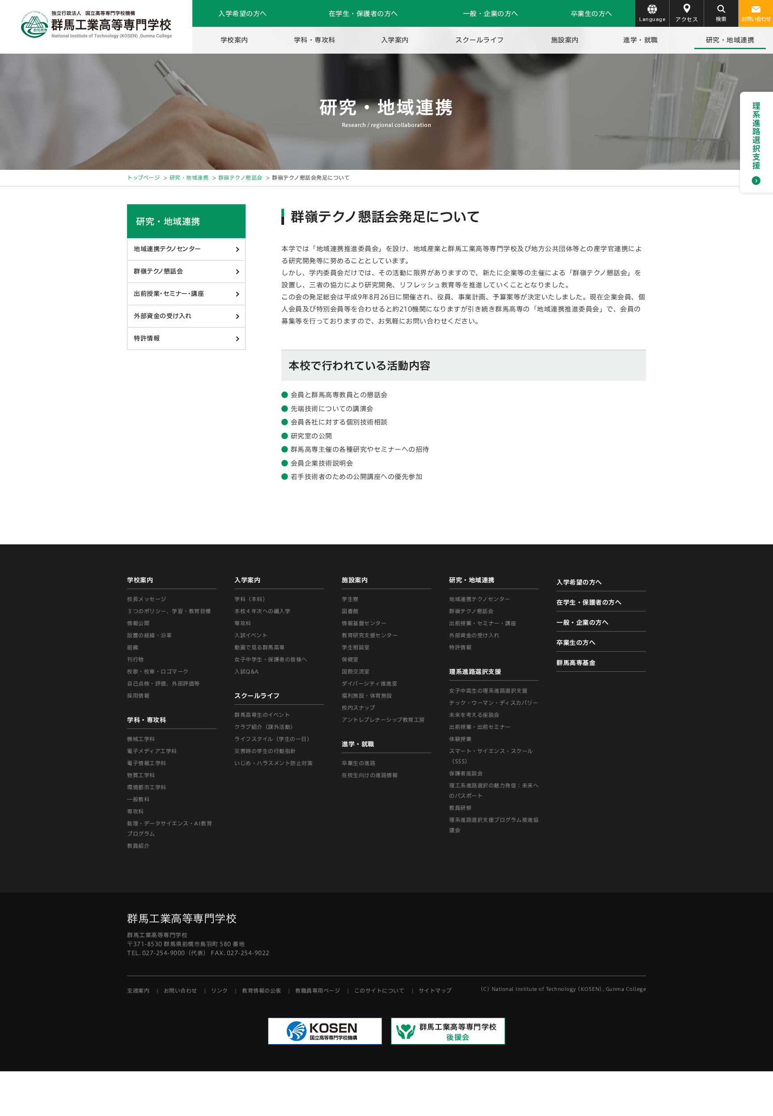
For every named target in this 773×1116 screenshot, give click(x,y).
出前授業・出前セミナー (480, 726)
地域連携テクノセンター (167, 249)
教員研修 (460, 807)
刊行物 (135, 659)
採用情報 (138, 695)
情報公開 (138, 623)
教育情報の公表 (261, 990)
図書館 (350, 611)
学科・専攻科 (315, 40)
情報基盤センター (364, 623)
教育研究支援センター (370, 635)
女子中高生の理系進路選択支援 (488, 690)
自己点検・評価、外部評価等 (163, 683)
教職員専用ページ (317, 990)
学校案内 (234, 40)
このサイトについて (379, 990)
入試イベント (251, 635)
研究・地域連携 (730, 40)
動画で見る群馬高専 (259, 647)
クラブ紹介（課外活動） (265, 726)
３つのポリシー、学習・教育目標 (169, 611)
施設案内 (565, 40)
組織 (132, 647)
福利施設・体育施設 (367, 695)
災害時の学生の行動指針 (265, 751)
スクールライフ (479, 40)
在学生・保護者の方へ (363, 13)
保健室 (350, 659)
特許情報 (147, 338)
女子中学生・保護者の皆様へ (270, 659)
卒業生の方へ (591, 13)
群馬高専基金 (575, 663)
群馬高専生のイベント (262, 714)
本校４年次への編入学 (262, 611)
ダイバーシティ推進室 (369, 683)
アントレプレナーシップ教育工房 (383, 719)
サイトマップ (435, 990)
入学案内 (395, 40)
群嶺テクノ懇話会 (240, 177)
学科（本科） (251, 599)
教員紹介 (138, 845)
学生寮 (350, 599)
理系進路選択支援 (475, 672)
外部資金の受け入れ (163, 316)
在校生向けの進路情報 (370, 775)
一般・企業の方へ (490, 13)
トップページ (143, 177)
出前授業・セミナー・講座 (169, 294)
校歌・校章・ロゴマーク (158, 671)
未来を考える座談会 (474, 714)
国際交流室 (356, 671)
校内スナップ (358, 707)
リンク (219, 990)
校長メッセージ (146, 599)
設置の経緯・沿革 (149, 635)
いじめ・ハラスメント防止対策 (273, 763)
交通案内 (138, 990)
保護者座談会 (466, 773)
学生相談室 (356, 647)
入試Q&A (246, 671)
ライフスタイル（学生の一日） (273, 738)
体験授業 (460, 738)
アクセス (686, 19)
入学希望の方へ (242, 13)
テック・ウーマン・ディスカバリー (493, 702)
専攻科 (242, 623)
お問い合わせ (756, 18)
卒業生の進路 (358, 763)
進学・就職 (640, 40)
